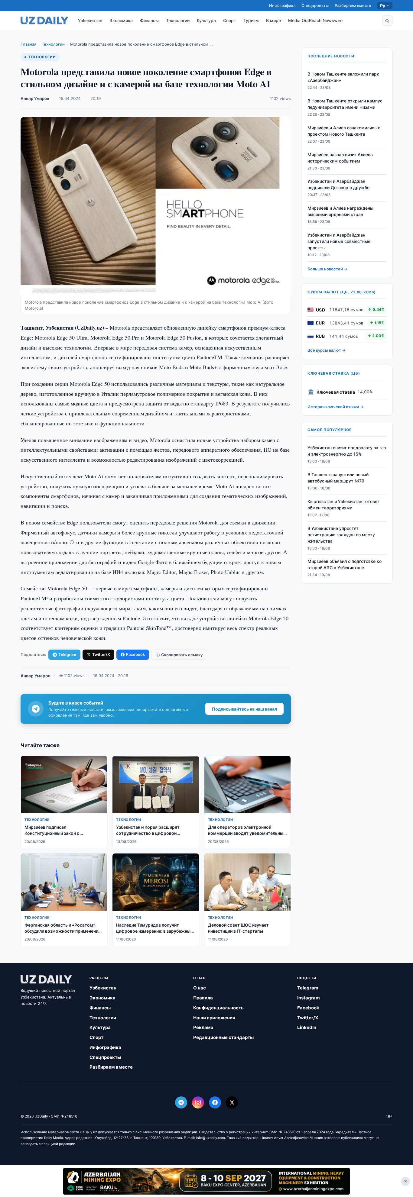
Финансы (149, 20)
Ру (382, 5)
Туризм (251, 20)
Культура (206, 20)
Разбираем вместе (353, 5)
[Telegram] (181, 1102)
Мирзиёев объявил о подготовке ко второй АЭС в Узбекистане (344, 564)
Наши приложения (214, 1018)
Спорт (229, 20)
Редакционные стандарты (223, 1037)
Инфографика (282, 5)
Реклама (203, 1027)
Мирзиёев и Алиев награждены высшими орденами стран (340, 211)
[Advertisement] (206, 1181)
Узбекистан (90, 20)
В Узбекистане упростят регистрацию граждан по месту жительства (341, 534)
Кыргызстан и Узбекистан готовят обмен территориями (343, 504)
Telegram (67, 654)
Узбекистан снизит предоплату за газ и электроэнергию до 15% (346, 451)
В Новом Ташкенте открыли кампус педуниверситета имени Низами (344, 104)
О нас (199, 988)
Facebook (135, 654)
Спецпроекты (315, 5)
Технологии (178, 20)
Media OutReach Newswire (315, 20)
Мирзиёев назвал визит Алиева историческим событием (340, 157)
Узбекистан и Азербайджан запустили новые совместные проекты (338, 241)
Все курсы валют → (326, 350)
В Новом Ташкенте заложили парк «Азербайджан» (343, 77)
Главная (28, 44)
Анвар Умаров (35, 98)
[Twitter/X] (232, 1102)
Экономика (121, 20)
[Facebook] (215, 1102)
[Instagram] (198, 1102)
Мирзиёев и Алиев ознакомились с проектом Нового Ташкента (343, 131)
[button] (387, 20)
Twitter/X (101, 654)
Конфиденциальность (218, 1008)
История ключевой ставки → (335, 406)
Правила (203, 998)
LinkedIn (306, 1027)
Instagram (308, 998)
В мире (273, 20)
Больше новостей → (327, 268)
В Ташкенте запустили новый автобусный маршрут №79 (338, 477)
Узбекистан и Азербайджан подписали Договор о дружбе (338, 184)
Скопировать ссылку (182, 654)
